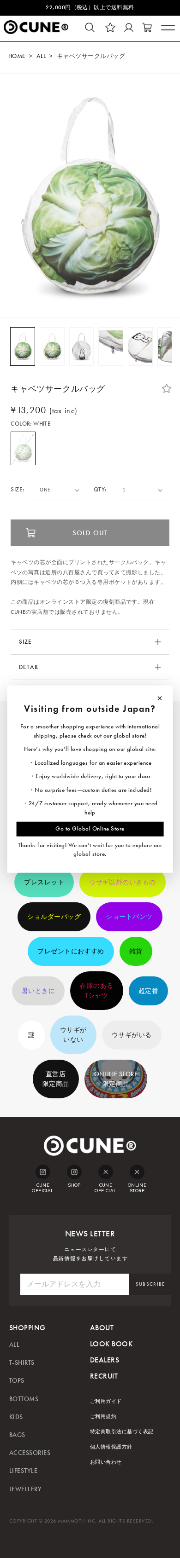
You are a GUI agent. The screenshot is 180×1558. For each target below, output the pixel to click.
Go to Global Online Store (89, 828)
